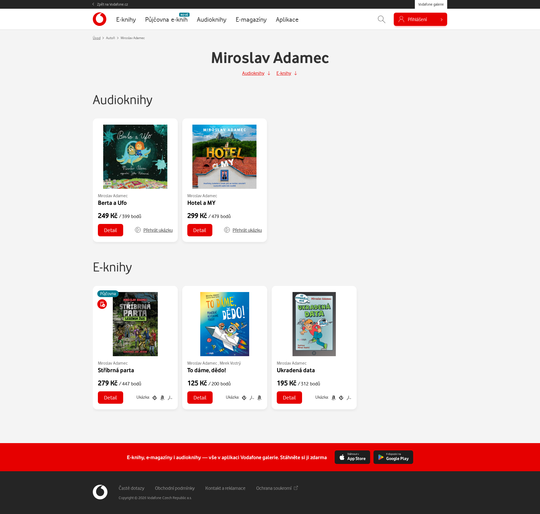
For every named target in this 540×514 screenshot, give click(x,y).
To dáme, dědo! (206, 370)
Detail (110, 230)
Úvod (96, 38)
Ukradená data (296, 370)
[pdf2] (169, 397)
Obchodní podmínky (175, 488)
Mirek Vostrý (230, 363)
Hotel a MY (201, 202)
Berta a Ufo (112, 202)
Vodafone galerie (431, 4)
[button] (153, 230)
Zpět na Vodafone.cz (112, 4)
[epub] (154, 397)
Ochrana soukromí (274, 488)
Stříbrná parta (116, 370)
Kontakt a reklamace (225, 488)
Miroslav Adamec (113, 195)
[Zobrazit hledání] (381, 19)
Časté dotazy (131, 488)
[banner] (99, 19)
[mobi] (162, 397)
